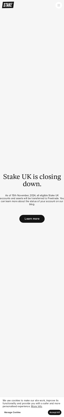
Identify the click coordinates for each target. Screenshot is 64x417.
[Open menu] (58, 5)
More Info (36, 406)
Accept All (55, 412)
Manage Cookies (12, 412)
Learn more (32, 218)
